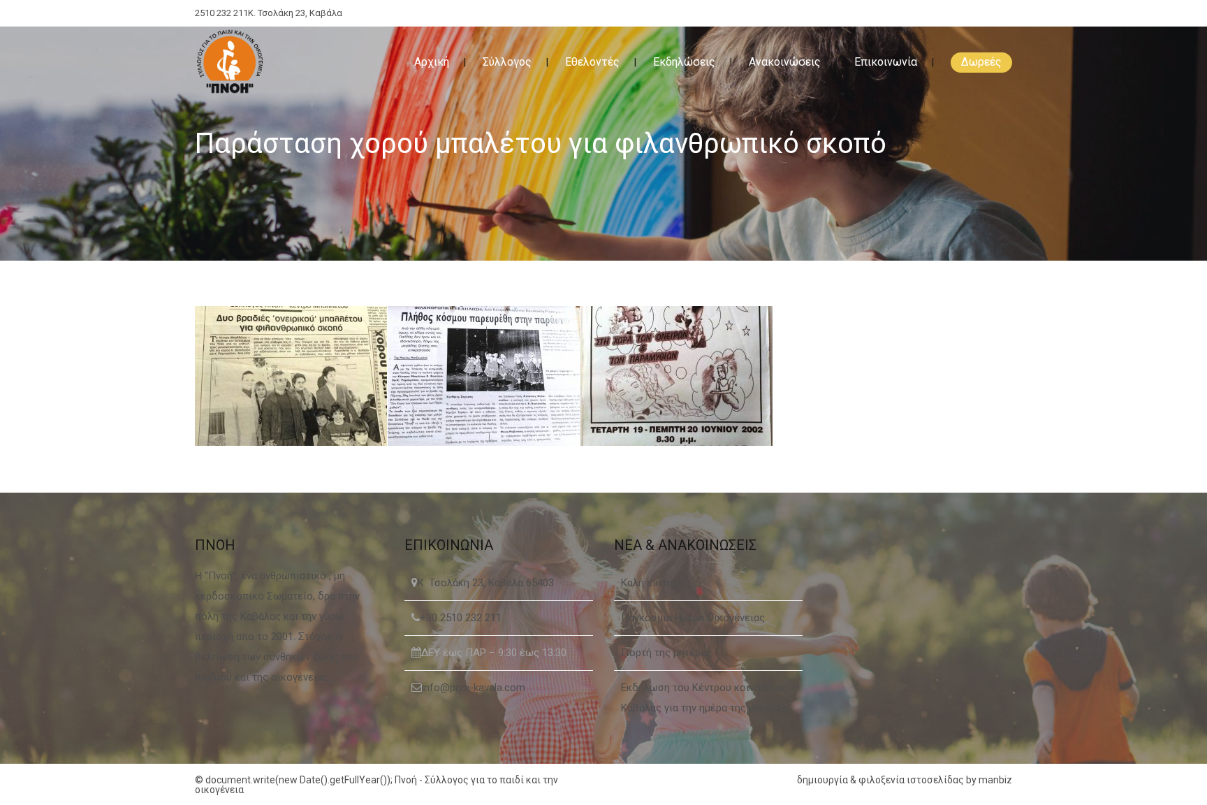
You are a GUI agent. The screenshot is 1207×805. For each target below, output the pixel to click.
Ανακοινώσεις (785, 61)
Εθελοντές (592, 61)
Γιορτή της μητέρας (666, 652)
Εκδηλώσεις (684, 61)
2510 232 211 (221, 13)
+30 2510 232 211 (461, 617)
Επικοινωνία (885, 61)
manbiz (995, 779)
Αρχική (431, 61)
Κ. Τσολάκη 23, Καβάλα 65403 (486, 582)
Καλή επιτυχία (654, 582)
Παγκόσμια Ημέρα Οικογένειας (693, 617)
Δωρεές (981, 61)
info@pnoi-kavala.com (473, 687)
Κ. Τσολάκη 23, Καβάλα (295, 13)
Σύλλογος (507, 61)
